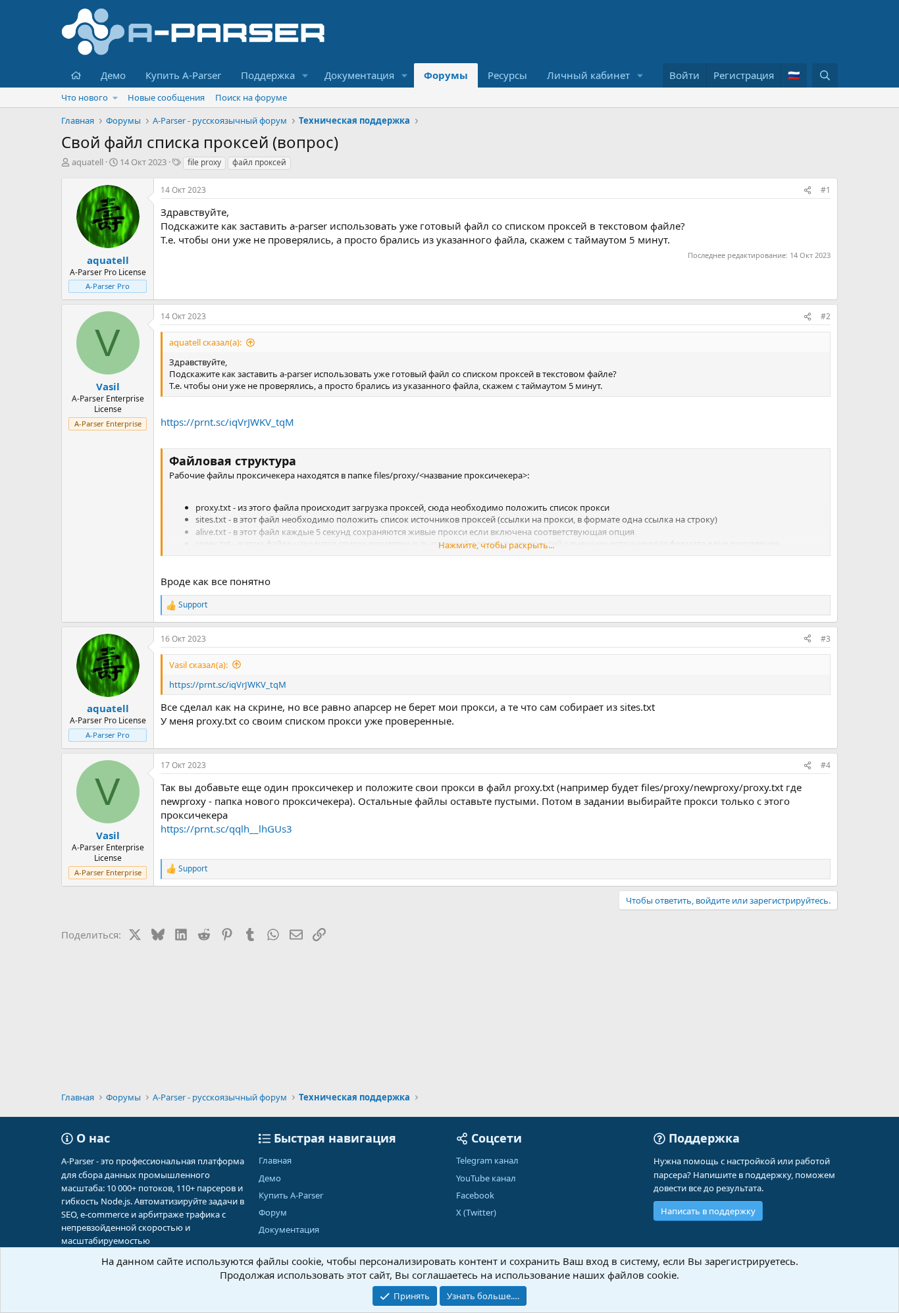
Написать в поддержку (708, 1211)
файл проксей (259, 162)
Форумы (446, 75)
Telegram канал (487, 1160)
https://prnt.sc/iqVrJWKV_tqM (227, 421)
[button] (305, 75)
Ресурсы (507, 75)
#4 (826, 765)
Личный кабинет (588, 75)
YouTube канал (486, 1178)
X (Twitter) (476, 1212)
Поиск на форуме (251, 97)
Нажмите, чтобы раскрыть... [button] (496, 545)
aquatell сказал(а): (205, 342)
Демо (113, 75)
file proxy (204, 162)
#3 (826, 638)
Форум (273, 1212)
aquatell (87, 162)
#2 (826, 316)
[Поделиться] (807, 190)
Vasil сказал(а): (198, 665)
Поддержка (268, 75)
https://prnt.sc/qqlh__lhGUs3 (226, 828)
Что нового (84, 97)
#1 (826, 189)
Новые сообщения (166, 97)
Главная (275, 1160)
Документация (359, 75)
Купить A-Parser (183, 75)
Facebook (475, 1195)
